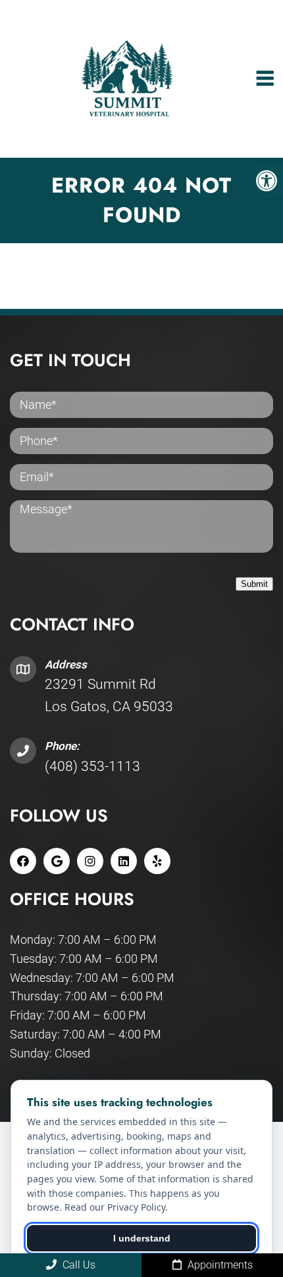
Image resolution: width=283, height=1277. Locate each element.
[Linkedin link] (124, 861)
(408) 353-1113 (92, 766)
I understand (141, 1238)
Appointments (219, 1265)
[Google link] (56, 861)
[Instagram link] (90, 861)
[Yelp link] (157, 861)
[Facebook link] (23, 861)
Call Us (77, 1265)
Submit (254, 584)
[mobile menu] (265, 79)
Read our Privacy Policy (114, 1207)
